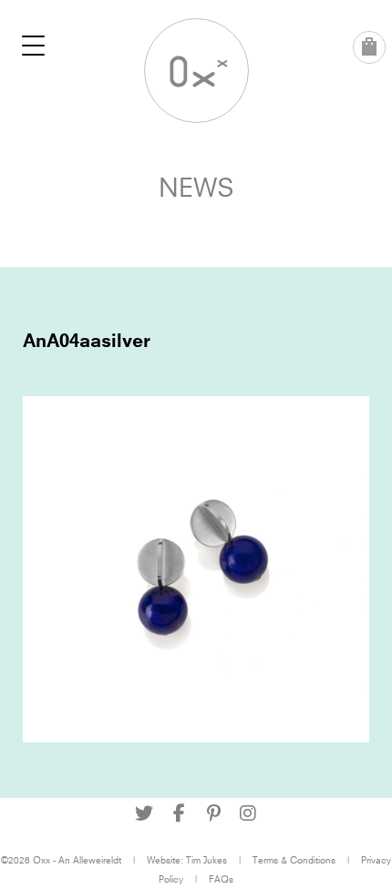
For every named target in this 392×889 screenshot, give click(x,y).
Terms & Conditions (294, 859)
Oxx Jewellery (196, 70)
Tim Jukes (206, 859)
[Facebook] (178, 813)
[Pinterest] (213, 813)
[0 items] (369, 47)
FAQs (221, 879)
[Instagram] (248, 813)
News (196, 187)
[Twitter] (144, 813)
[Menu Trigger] (33, 45)
